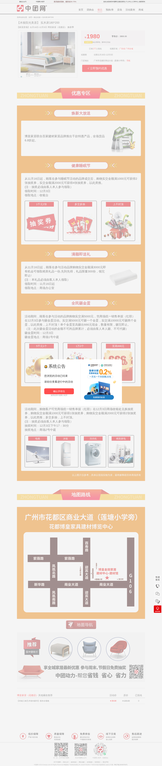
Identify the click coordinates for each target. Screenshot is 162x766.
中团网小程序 (40, 1)
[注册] (119, 1)
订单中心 (135, 1)
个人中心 (129, 1)
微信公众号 (22, 1)
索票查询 (142, 1)
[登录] (123, 1)
